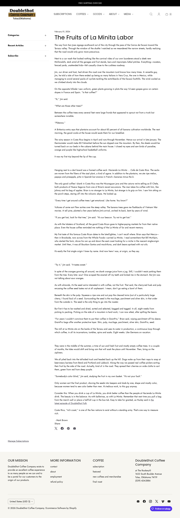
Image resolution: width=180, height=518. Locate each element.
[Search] (151, 14)
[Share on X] (57, 428)
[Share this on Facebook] (62, 428)
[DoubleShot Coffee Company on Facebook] (144, 501)
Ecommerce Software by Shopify (61, 508)
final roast (97, 481)
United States (20, 501)
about (113, 14)
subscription (98, 466)
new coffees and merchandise (107, 476)
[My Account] (159, 14)
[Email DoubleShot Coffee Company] (138, 501)
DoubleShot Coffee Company (30, 508)
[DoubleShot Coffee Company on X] (157, 501)
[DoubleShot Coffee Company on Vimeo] (163, 501)
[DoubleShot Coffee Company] (22, 14)
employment (56, 476)
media (127, 14)
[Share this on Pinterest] (68, 428)
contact (53, 466)
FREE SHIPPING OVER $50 (90, 3)
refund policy (56, 481)
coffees (81, 14)
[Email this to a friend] (74, 428)
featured (97, 471)
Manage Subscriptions (18, 441)
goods (97, 14)
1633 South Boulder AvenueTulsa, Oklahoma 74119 (148, 475)
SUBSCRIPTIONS (63, 14)
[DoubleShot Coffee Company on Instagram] (150, 501)
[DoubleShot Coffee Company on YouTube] (169, 501)
